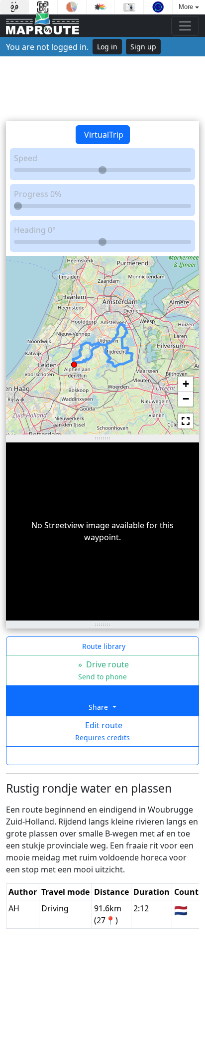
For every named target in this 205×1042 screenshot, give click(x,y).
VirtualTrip (102, 134)
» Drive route (102, 670)
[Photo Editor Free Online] (129, 7)
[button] (74, 362)
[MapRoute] (42, 25)
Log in (107, 46)
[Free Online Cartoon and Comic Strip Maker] (14, 7)
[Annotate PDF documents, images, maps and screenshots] (158, 7)
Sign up (143, 46)
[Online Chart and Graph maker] (72, 7)
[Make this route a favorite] (102, 755)
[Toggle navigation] (185, 26)
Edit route (102, 731)
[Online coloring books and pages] (101, 7)
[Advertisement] (102, 89)
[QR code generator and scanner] (43, 7)
